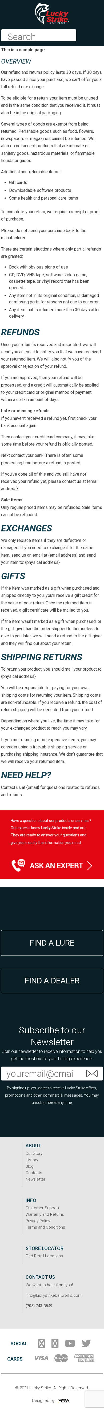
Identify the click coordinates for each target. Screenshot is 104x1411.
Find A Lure (52, 942)
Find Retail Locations (44, 1256)
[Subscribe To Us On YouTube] (70, 1345)
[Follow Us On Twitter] (86, 1345)
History (32, 1160)
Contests (34, 1172)
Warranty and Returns (45, 1214)
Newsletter (35, 1179)
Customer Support (42, 1208)
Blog (30, 1166)
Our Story (34, 1153)
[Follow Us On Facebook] (41, 1345)
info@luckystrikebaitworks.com (54, 1295)
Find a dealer (52, 980)
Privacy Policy (38, 1220)
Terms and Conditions (45, 1227)
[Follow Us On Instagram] (54, 1345)
